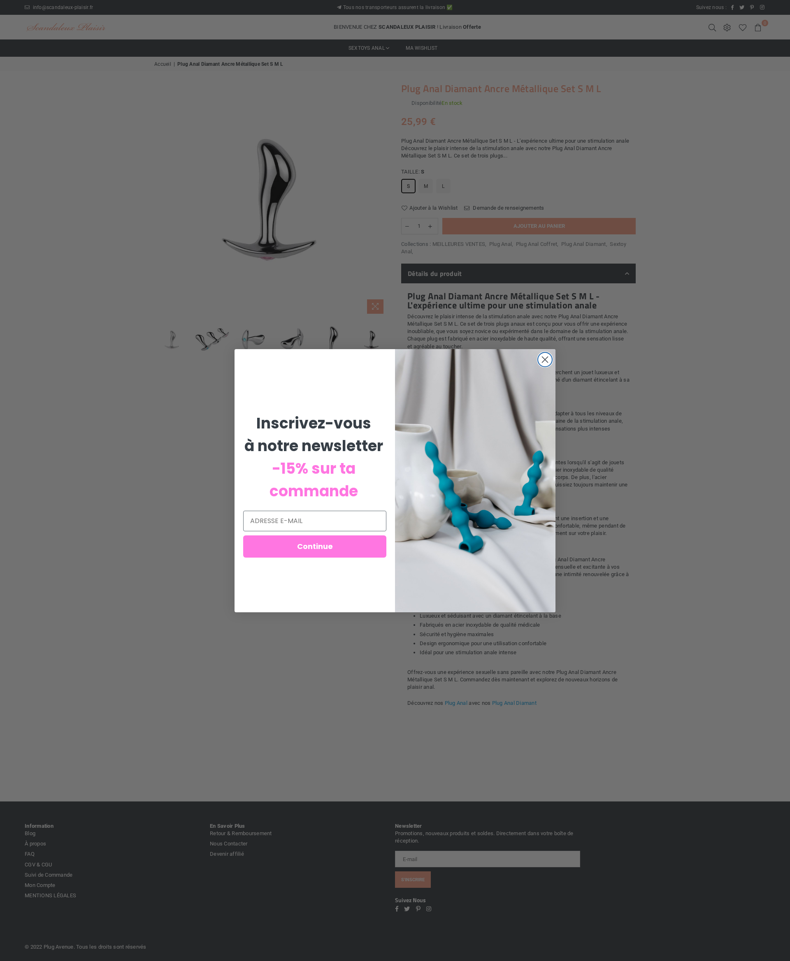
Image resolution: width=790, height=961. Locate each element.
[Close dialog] (545, 359)
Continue (315, 546)
